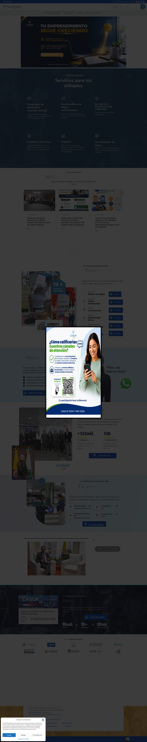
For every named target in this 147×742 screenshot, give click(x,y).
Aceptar (9, 735)
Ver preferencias (37, 735)
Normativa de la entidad (23, 739)
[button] (43, 720)
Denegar (23, 735)
